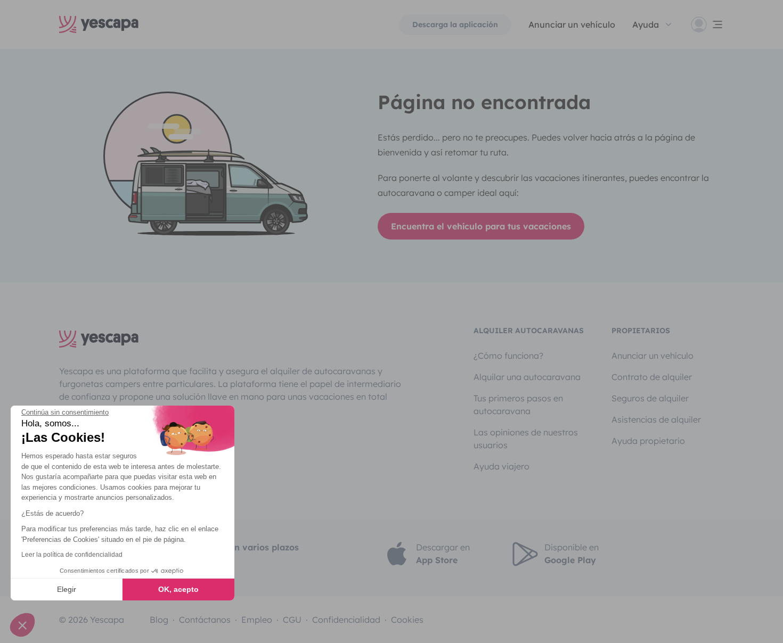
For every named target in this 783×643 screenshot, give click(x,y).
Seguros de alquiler (650, 398)
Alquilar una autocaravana (527, 377)
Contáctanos (205, 619)
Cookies (407, 619)
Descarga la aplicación (455, 24)
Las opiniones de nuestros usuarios (526, 438)
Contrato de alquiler (651, 377)
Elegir (66, 589)
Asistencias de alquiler (656, 419)
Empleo (256, 619)
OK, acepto (178, 589)
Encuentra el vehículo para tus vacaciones (481, 226)
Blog (159, 619)
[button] (22, 625)
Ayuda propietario (648, 440)
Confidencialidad (346, 619)
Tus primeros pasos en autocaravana (518, 404)
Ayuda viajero (501, 466)
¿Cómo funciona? (508, 355)
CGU (292, 619)
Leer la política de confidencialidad (72, 554)
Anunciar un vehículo (571, 24)
